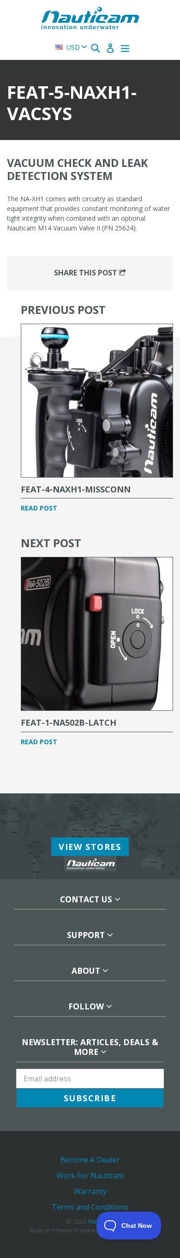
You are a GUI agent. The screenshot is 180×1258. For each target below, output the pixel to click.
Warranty (90, 1191)
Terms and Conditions (90, 1207)
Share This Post (86, 273)
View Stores (90, 846)
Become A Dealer (90, 1160)
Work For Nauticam (90, 1175)
